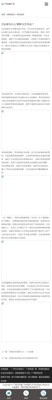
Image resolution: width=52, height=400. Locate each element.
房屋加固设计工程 (22, 373)
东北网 (3, 381)
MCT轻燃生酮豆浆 (19, 377)
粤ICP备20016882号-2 (30, 387)
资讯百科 (20, 14)
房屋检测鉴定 (43, 369)
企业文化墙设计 (7, 373)
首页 (3, 14)
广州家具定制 (37, 373)
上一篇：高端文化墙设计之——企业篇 (17, 352)
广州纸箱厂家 (31, 369)
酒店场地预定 (44, 377)
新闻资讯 (11, 14)
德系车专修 (5, 377)
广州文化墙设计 (17, 369)
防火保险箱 (32, 377)
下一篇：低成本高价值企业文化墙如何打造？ (20, 358)
